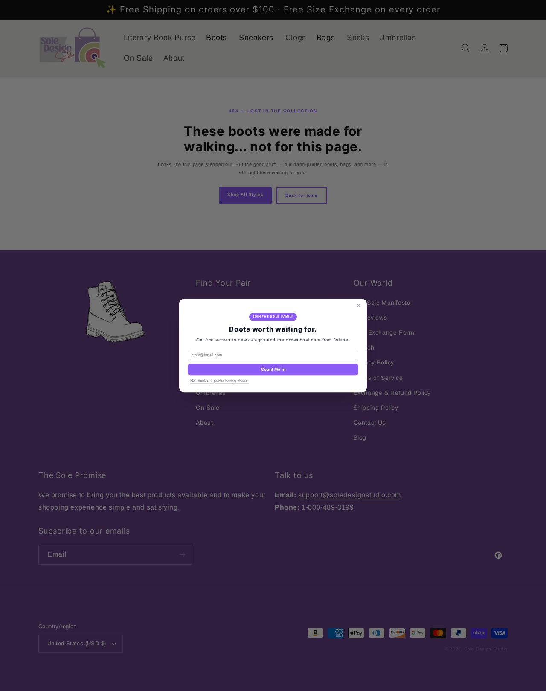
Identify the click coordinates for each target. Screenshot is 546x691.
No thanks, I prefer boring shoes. (219, 381)
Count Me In (273, 369)
